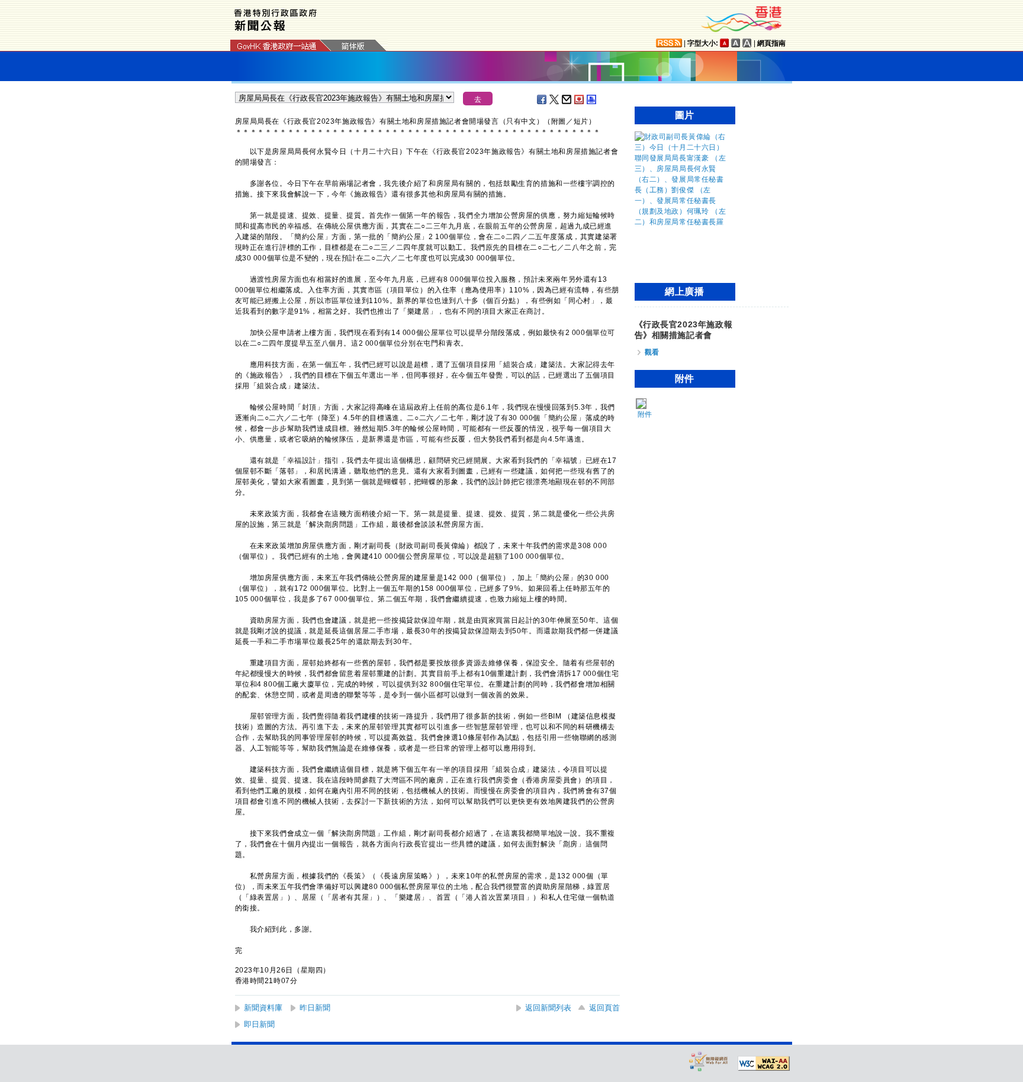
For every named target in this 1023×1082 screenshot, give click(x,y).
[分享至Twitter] (554, 99)
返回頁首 (604, 1007)
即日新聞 (259, 1024)
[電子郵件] (567, 99)
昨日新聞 (315, 1007)
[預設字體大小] (724, 42)
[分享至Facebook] (542, 99)
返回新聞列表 (548, 1007)
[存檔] (579, 99)
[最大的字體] (747, 42)
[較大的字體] (736, 42)
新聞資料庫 (263, 1007)
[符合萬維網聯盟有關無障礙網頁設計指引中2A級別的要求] (764, 1063)
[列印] (592, 99)
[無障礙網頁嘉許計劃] (708, 1061)
